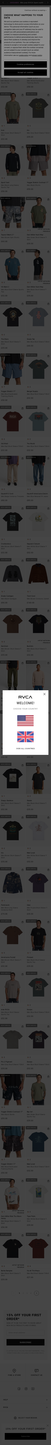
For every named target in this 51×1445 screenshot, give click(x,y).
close (44, 694)
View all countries (25, 748)
